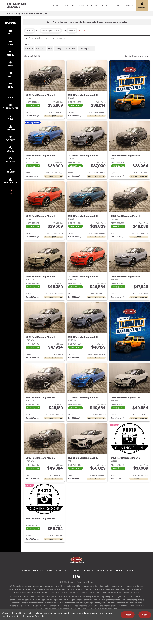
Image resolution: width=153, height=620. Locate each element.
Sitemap (128, 570)
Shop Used (84, 5)
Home (55, 5)
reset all (82, 30)
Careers (100, 570)
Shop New (68, 5)
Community (87, 570)
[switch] (29, 48)
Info (128, 5)
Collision (117, 5)
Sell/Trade (101, 5)
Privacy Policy (114, 570)
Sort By (128, 56)
